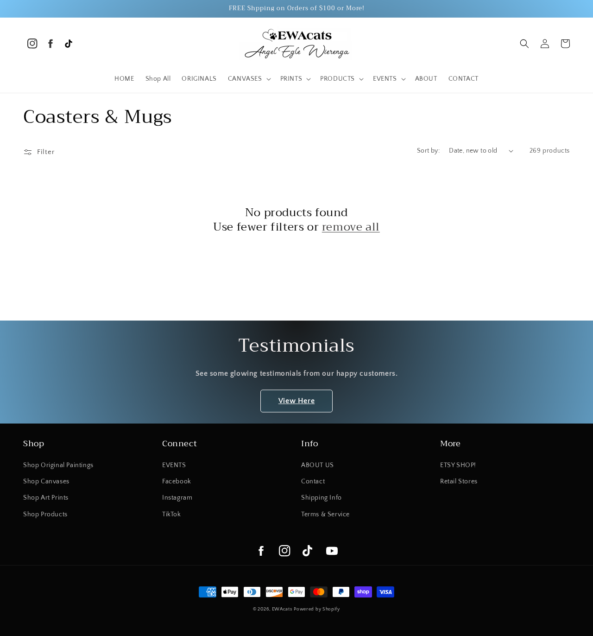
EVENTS (174, 465)
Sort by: (428, 150)
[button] (248, 79)
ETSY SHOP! (458, 465)
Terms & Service (325, 514)
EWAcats (282, 609)
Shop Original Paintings (58, 465)
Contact (313, 481)
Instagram (177, 497)
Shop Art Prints (46, 497)
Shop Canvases (46, 481)
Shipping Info (321, 497)
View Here (296, 401)
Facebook (176, 481)
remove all (351, 227)
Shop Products (45, 514)
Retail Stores (459, 481)
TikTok (171, 514)
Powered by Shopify (317, 609)
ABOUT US (317, 465)
